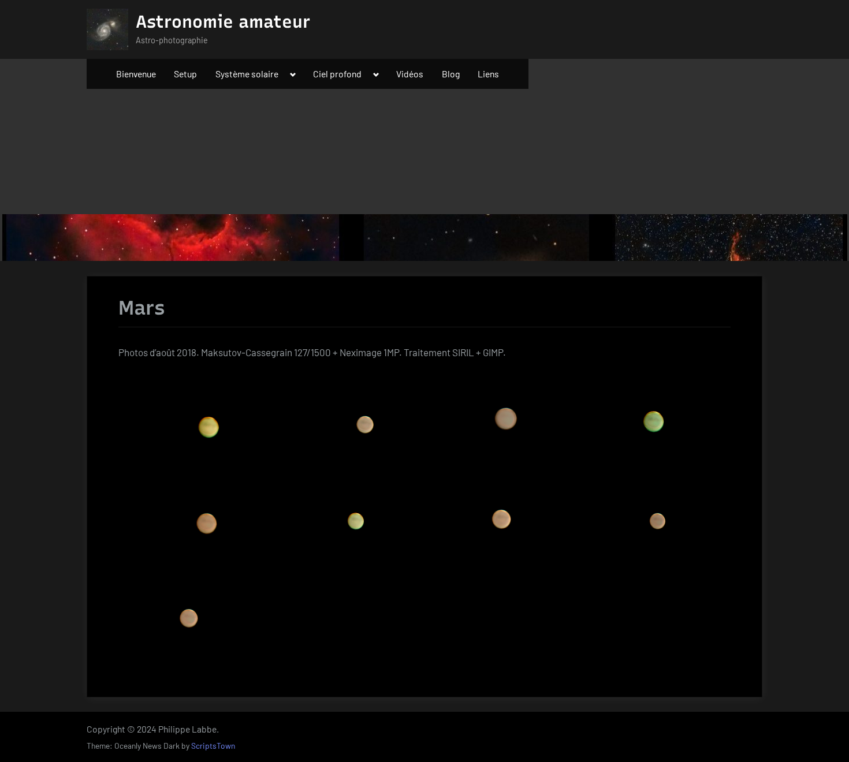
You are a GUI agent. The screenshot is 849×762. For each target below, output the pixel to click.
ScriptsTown (213, 745)
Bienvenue (136, 73)
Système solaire (246, 73)
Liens (488, 73)
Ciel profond (337, 73)
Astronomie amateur (223, 22)
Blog (451, 73)
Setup (185, 73)
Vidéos (409, 73)
